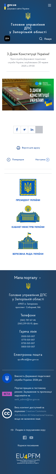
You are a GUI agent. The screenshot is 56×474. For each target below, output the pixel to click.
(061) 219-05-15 (25, 324)
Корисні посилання (28, 445)
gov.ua (11, 5)
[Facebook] (25, 437)
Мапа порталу (25, 278)
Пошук (48, 39)
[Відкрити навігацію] (49, 5)
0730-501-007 (28, 343)
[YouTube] (31, 437)
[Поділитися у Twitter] (24, 129)
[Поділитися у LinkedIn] (31, 129)
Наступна (40, 160)
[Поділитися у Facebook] (17, 129)
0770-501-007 (28, 340)
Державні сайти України (18, 9)
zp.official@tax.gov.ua (28, 359)
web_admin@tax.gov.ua (27, 399)
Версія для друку (31, 148)
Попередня (18, 160)
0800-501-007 (28, 347)
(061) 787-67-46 (28, 320)
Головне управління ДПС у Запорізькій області (28, 28)
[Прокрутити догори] (51, 458)
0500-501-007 (28, 336)
